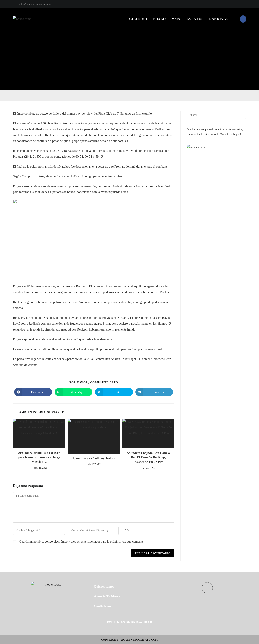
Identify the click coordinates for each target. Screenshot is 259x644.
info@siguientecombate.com (35, 3)
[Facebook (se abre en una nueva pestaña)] (243, 19)
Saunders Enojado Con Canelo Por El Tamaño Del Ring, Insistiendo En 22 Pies (148, 457)
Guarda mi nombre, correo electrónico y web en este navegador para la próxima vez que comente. (81, 541)
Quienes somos (104, 586)
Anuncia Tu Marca (107, 596)
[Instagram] (244, 4)
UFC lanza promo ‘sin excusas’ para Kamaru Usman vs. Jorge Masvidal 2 (39, 457)
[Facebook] (240, 4)
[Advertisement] (129, 60)
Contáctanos (102, 606)
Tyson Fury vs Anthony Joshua (93, 458)
